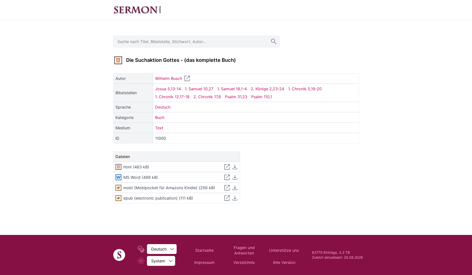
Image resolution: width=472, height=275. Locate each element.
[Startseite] (119, 255)
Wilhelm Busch (168, 78)
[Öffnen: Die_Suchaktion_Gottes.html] (227, 167)
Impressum (204, 262)
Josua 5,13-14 (168, 88)
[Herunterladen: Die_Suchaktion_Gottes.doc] (235, 177)
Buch (159, 117)
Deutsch (162, 107)
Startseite (204, 250)
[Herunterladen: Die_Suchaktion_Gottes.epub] (235, 198)
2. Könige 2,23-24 (267, 88)
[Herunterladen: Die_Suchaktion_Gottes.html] (235, 167)
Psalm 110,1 (261, 96)
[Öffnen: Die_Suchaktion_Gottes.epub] (227, 198)
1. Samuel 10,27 (199, 88)
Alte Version (284, 262)
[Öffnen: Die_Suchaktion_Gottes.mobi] (227, 188)
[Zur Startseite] (137, 10)
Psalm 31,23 (236, 96)
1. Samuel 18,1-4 (232, 88)
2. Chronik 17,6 (207, 96)
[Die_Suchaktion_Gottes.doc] (118, 177)
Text (159, 127)
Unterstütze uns (284, 250)
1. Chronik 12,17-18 (172, 96)
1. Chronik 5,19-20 (305, 88)
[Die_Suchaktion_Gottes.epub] (118, 198)
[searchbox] (196, 41)
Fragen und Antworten (244, 250)
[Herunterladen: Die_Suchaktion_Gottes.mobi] (235, 188)
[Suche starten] (274, 41)
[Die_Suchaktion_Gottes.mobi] (118, 188)
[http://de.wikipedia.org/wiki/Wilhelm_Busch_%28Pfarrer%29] (187, 78)
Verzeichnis (244, 262)
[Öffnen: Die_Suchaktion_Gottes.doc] (227, 177)
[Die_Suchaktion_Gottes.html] (118, 60)
